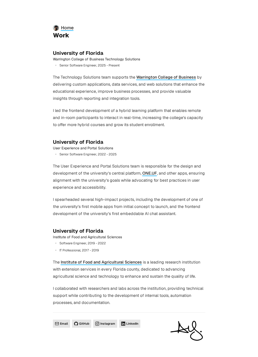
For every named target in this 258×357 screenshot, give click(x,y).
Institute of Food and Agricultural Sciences (101, 262)
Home (67, 28)
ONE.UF (149, 173)
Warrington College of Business (166, 77)
